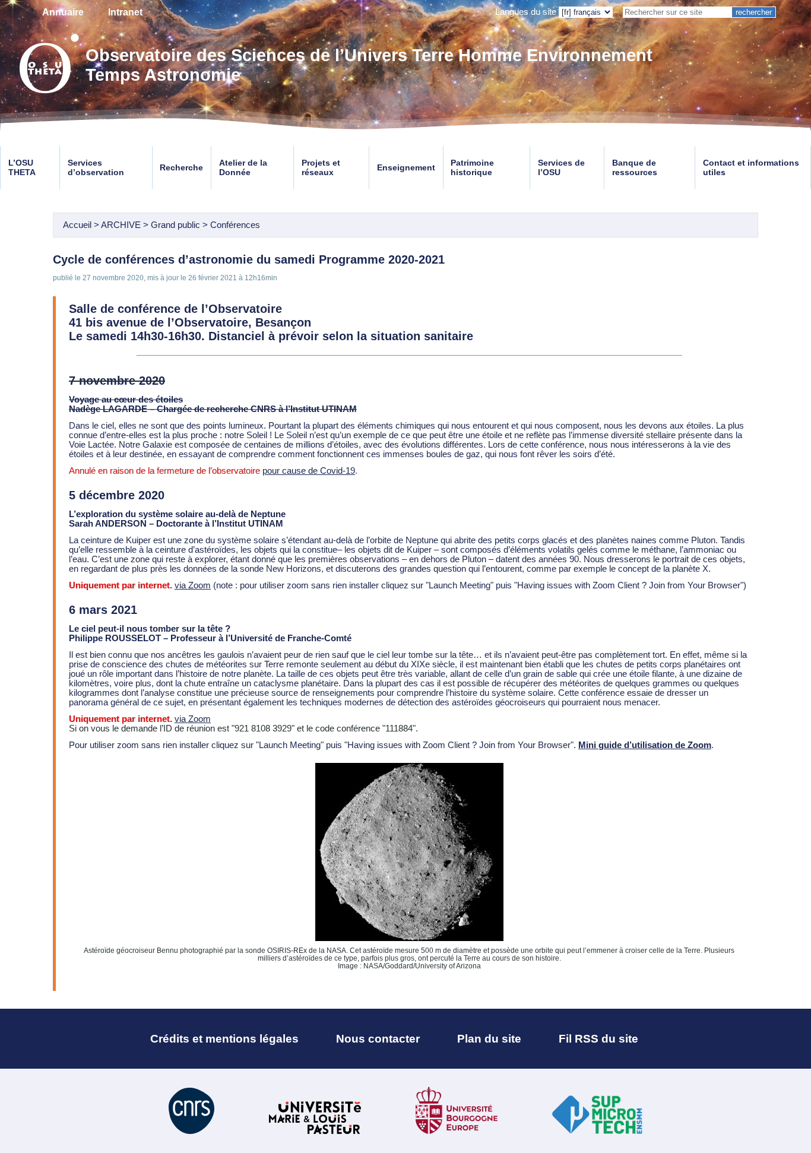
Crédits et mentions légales (224, 1038)
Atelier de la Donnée (243, 167)
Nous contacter (378, 1038)
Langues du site (525, 12)
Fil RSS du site (598, 1038)
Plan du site (489, 1038)
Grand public (175, 225)
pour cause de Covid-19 (308, 471)
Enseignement (406, 167)
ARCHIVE (121, 225)
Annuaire (63, 12)
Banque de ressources (634, 167)
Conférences (235, 225)
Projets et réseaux (321, 167)
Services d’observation (96, 167)
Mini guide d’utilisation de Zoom (644, 745)
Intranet (125, 12)
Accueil (77, 225)
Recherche (181, 167)
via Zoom (193, 585)
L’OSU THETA (22, 167)
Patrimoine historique (472, 167)
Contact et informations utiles (751, 167)
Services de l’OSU (561, 167)
